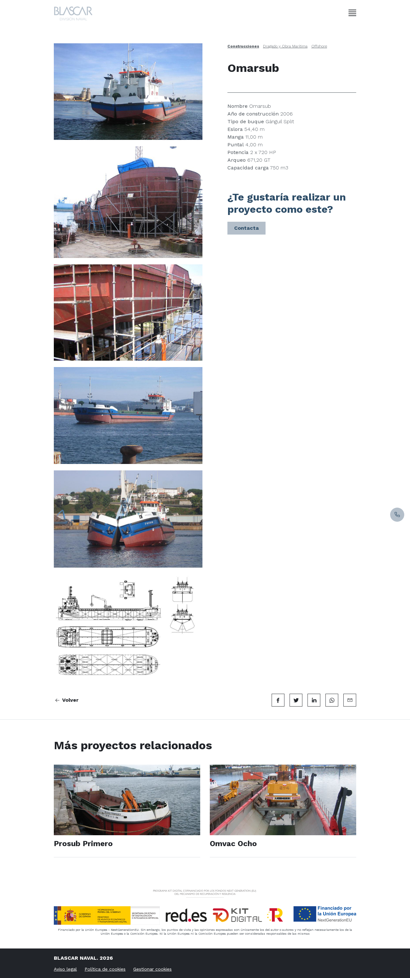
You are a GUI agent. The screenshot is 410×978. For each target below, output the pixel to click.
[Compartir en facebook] (278, 700)
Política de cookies (105, 969)
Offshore (319, 46)
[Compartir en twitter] (296, 700)
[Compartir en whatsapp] (331, 700)
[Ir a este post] (127, 800)
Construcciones (243, 46)
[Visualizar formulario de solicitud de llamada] (397, 515)
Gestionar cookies (152, 969)
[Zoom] (128, 91)
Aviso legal (65, 969)
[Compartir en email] (349, 700)
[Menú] (352, 13)
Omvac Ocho (233, 843)
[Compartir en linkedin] (314, 700)
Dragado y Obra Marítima (285, 46)
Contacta (246, 228)
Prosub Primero (83, 843)
